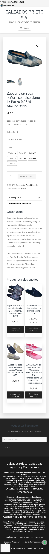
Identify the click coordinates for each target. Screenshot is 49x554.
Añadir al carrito (26, 176)
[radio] (12, 153)
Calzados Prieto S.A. (24, 15)
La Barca (22, 188)
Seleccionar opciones (15, 329)
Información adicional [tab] (20, 203)
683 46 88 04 (8, 5)
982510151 (19, 1)
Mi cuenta (11, 548)
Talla (9, 147)
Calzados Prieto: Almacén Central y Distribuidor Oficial (23, 543)
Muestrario (20, 548)
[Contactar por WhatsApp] (44, 542)
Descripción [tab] (15, 197)
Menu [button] (26, 28)
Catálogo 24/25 (12, 537)
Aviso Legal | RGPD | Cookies (31, 537)
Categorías (31, 548)
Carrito (40, 548)
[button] (37, 46)
